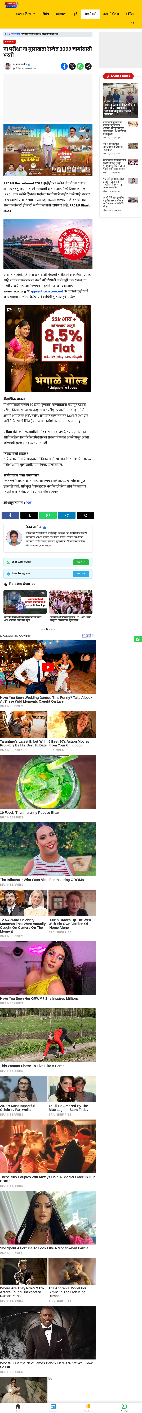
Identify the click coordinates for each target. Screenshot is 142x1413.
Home (7, 34)
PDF (29, 503)
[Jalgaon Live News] (11, 4)
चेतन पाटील (21, 65)
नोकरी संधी (90, 14)
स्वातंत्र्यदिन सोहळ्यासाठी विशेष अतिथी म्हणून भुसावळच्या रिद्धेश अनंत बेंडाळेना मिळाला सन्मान (114, 164)
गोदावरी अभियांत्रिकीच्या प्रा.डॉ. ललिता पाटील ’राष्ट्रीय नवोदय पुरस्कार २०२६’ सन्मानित (114, 183)
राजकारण (61, 14)
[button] (133, 23)
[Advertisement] (47, 98)
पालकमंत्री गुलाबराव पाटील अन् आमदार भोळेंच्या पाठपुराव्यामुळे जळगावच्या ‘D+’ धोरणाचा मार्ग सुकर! (114, 128)
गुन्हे (75, 14)
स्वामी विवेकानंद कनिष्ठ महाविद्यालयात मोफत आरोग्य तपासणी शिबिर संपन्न (114, 202)
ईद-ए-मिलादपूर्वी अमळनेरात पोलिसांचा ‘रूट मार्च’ (113, 147)
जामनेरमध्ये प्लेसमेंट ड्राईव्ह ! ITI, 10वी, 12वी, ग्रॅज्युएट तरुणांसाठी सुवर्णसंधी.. (24, 619)
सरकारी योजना (111, 14)
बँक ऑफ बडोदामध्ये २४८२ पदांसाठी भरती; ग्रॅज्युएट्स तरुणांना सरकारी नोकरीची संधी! (70, 619)
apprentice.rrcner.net (46, 292)
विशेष (45, 14)
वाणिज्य (130, 14)
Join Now (81, 562)
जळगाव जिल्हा (23, 14)
